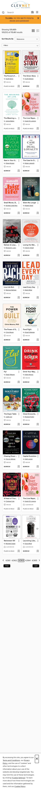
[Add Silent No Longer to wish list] (37, 213)
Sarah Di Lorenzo (30, 121)
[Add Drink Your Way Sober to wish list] (37, 382)
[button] (33, 31)
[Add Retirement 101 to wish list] (18, 551)
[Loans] (32, 12)
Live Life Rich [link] (9, 287)
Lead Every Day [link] (29, 287)
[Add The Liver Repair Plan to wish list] (37, 128)
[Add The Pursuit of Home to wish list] (18, 86)
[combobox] (15, 12)
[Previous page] (3, 560)
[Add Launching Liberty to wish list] (37, 551)
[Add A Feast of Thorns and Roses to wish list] (18, 509)
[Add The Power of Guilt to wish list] (18, 339)
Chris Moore (10, 332)
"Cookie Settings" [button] (18, 778)
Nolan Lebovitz (29, 163)
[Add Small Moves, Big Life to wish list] (18, 213)
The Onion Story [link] (29, 76)
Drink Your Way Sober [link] (30, 372)
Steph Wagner (10, 375)
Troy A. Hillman (10, 459)
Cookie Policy (19, 786)
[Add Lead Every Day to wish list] (37, 297)
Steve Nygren (10, 163)
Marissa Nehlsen (11, 290)
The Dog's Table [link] (10, 414)
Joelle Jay (9, 417)
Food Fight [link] (27, 330)
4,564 (28, 560)
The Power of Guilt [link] (11, 330)
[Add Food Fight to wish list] (37, 339)
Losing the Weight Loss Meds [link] (30, 245)
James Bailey (10, 121)
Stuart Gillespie (30, 332)
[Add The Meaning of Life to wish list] (18, 128)
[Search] (3, 12)
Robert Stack (29, 206)
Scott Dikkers (29, 79)
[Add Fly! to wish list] (18, 382)
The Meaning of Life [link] (11, 118)
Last (35, 566)
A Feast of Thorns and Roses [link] (11, 499)
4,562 (14, 560)
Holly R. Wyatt (29, 248)
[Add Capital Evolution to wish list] (37, 466)
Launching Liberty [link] (30, 541)
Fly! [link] (5, 372)
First (6, 566)
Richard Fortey (29, 417)
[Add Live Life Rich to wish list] (18, 297)
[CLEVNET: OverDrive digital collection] (20, 4)
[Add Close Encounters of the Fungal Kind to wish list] (37, 424)
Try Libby (9, 18)
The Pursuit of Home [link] (11, 76)
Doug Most (28, 544)
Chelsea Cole (10, 501)
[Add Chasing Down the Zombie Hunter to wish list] (18, 466)
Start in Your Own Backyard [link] (11, 161)
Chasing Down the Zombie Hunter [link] (11, 456)
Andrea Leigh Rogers (12, 206)
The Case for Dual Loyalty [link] (30, 161)
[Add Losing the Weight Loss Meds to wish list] (37, 255)
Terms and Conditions (11, 760)
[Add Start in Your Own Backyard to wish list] (18, 170)
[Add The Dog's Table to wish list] (18, 424)
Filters (6, 45)
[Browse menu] (37, 12)
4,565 (34, 560)
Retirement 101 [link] (9, 541)
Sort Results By (7, 39)
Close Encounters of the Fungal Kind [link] (30, 414)
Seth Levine (28, 459)
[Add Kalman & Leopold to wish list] (18, 255)
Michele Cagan (10, 544)
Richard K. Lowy (11, 248)
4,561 (8, 560)
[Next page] (39, 560)
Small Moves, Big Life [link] (11, 203)
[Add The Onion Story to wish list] (37, 86)
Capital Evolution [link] (29, 456)
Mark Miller (28, 290)
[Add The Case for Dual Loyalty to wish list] (37, 170)
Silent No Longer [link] (29, 203)
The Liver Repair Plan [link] (30, 118)
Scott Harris (9, 79)
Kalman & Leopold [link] (11, 245)
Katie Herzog (29, 375)
